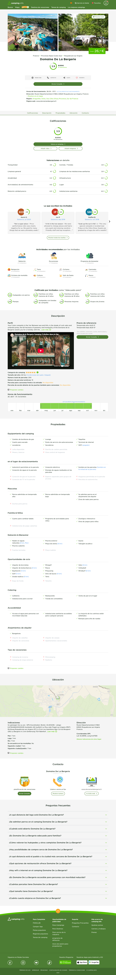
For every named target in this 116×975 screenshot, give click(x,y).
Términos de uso (25, 970)
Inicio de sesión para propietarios (60, 945)
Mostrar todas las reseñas (57, 237)
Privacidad (44, 970)
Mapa (17, 7)
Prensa (94, 932)
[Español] (71, 3)
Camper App (38, 926)
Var (47, 98)
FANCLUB (36, 923)
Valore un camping (57, 144)
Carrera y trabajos (98, 929)
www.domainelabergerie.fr (46, 101)
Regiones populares (40, 934)
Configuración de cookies (58, 970)
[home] (16, 919)
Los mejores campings (76, 7)
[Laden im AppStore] (82, 962)
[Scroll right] (109, 221)
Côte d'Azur (53, 98)
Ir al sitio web (90, 793)
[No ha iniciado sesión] (106, 3)
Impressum (35, 970)
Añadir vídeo (45, 148)
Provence (62, 98)
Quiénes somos (97, 925)
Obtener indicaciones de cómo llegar (89, 739)
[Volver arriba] (58, 911)
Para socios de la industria (59, 933)
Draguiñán (37, 98)
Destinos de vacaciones (40, 7)
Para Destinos (57, 929)
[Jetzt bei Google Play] (94, 962)
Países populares (39, 930)
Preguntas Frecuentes (80, 923)
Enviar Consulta (57, 84)
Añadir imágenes (70, 148)
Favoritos (97, 3)
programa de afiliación (57, 939)
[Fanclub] (25, 7)
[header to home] (15, 3)
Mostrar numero (58, 793)
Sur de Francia (72, 98)
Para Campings (58, 925)
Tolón (43, 98)
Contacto (75, 926)
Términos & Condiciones (77, 970)
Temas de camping (58, 7)
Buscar (10, 7)
